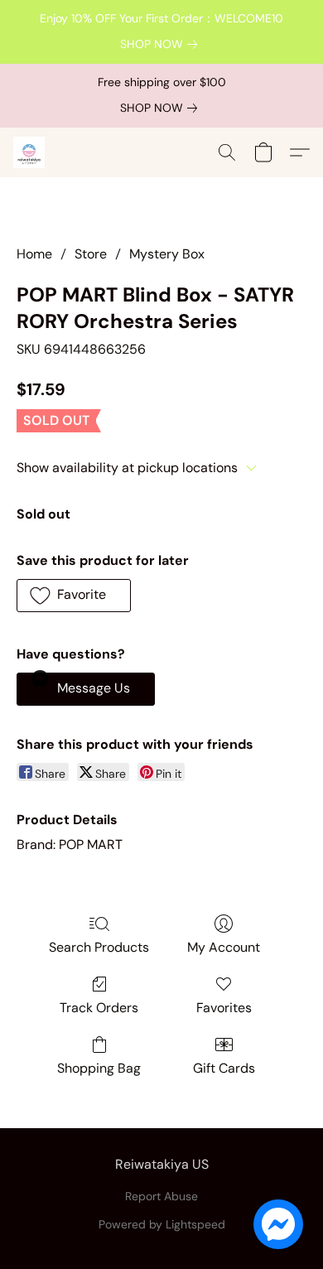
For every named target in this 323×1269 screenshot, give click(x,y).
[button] (29, 152)
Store (91, 254)
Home (34, 254)
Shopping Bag (99, 1068)
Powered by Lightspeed (162, 1224)
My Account (223, 947)
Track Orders (99, 1007)
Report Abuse (161, 1196)
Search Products (99, 947)
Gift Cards (224, 1068)
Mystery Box (167, 254)
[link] (162, 44)
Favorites (224, 1007)
